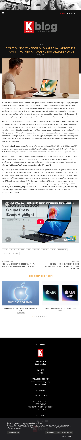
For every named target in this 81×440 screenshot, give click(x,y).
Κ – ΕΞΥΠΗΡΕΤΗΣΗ (40, 401)
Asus (5, 249)
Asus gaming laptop (17, 249)
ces (28, 249)
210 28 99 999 (40, 385)
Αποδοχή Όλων (14, 432)
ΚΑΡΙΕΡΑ (40, 370)
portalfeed (62, 249)
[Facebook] (67, 13)
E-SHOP (63, 13)
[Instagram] (72, 13)
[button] (5, 298)
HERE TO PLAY (40, 404)
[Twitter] (69, 13)
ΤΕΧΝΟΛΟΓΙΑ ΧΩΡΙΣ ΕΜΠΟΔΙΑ (40, 407)
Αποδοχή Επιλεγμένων (64, 432)
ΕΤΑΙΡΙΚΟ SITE (40, 361)
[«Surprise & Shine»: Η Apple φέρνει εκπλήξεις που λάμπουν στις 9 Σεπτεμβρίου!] (20, 293)
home (53, 249)
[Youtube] (74, 13)
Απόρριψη (50, 432)
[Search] (78, 13)
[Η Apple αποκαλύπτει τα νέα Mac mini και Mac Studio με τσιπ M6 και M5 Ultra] (60, 293)
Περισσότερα (66, 436)
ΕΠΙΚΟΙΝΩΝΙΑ (40, 410)
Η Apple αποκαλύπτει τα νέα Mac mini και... (60, 308)
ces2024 (45, 249)
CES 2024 (36, 249)
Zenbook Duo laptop (11, 253)
